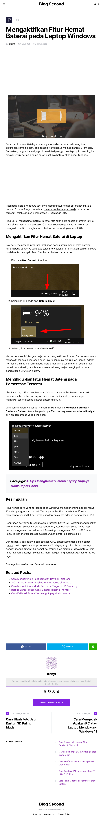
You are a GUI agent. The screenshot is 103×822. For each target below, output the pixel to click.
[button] (99, 4)
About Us (37, 814)
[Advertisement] (51, 71)
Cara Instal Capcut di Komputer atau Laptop (76, 782)
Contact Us (49, 814)
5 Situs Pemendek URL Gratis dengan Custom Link (77, 753)
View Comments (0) (50, 702)
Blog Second (51, 3)
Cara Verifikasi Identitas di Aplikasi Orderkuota (76, 763)
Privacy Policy (64, 814)
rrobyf (12, 44)
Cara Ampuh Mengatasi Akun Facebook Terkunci (73, 744)
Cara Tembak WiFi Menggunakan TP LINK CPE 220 (76, 773)
